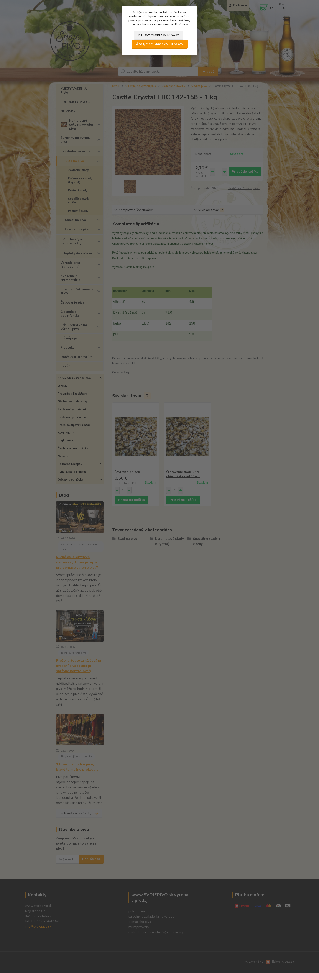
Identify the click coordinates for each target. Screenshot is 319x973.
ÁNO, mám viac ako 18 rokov (159, 44)
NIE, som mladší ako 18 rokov (158, 35)
